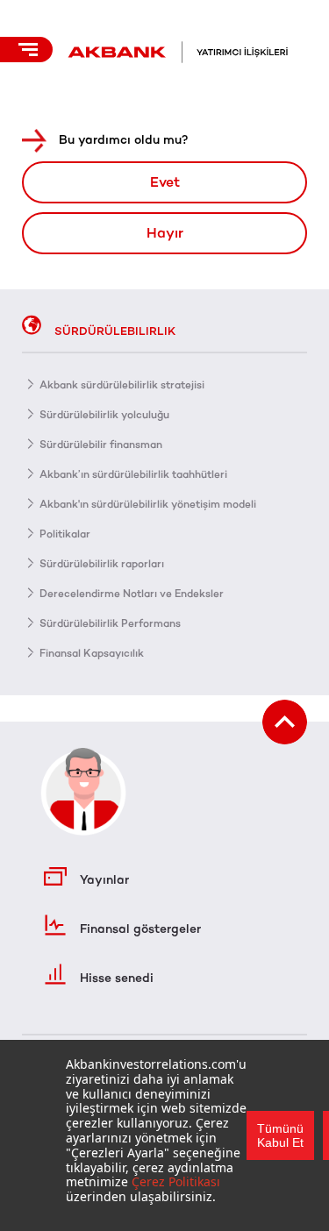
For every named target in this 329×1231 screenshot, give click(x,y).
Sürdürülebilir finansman (100, 444)
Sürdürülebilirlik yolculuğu (104, 415)
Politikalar (64, 534)
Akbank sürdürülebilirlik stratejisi (121, 385)
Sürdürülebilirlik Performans (110, 623)
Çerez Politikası (176, 1181)
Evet (165, 182)
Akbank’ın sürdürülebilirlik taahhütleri (133, 474)
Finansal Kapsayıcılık (91, 653)
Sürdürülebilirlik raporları (101, 564)
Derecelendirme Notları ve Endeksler (131, 593)
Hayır (165, 232)
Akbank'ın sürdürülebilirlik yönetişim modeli (147, 504)
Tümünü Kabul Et (280, 1135)
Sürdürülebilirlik (114, 331)
